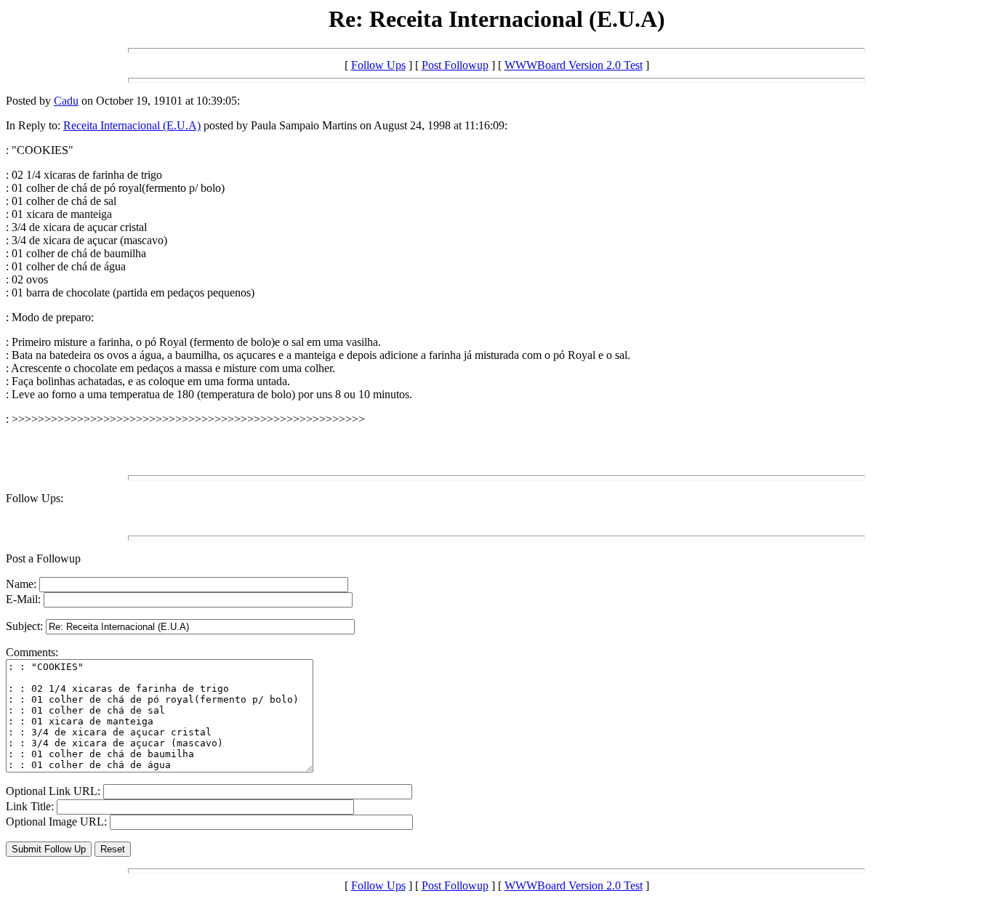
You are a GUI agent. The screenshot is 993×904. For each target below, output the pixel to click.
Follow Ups (378, 65)
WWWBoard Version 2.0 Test (573, 65)
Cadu (66, 100)
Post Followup (455, 65)
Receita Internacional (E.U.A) (132, 125)
